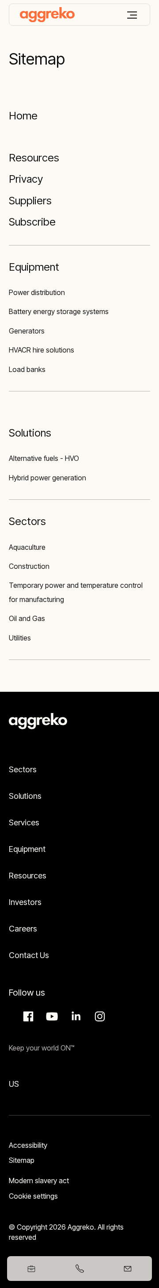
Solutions (25, 796)
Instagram (98, 1016)
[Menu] (132, 15)
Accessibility (28, 1145)
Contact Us (29, 955)
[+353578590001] (79, 1268)
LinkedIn (74, 1016)
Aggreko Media (51, 1016)
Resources (27, 875)
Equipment (27, 849)
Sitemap (21, 1160)
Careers (23, 928)
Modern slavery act (39, 1180)
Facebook (27, 1016)
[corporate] (47, 15)
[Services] (79, 140)
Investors (25, 902)
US (14, 1084)
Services (24, 822)
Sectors (23, 769)
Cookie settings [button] (33, 1196)
